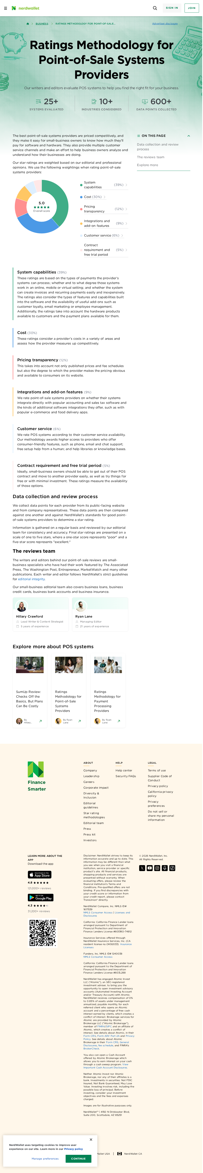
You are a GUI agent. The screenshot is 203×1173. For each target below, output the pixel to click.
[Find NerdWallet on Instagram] (157, 868)
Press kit (89, 834)
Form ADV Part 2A (108, 1035)
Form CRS (89, 1035)
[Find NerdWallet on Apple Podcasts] (165, 868)
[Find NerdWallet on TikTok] (172, 868)
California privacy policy (160, 793)
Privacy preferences (156, 803)
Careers (88, 781)
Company (90, 770)
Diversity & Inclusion (91, 795)
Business (42, 23)
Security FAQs (126, 776)
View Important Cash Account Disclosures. (105, 1066)
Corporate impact (96, 787)
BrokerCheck (91, 1048)
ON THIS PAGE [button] (154, 136)
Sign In (172, 7)
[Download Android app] (41, 898)
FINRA (101, 1026)
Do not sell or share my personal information (161, 815)
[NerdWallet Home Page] (25, 8)
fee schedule (105, 1045)
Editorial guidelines (90, 805)
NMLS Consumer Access (97, 912)
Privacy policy (158, 786)
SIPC (109, 1026)
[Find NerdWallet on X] (142, 868)
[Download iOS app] (40, 875)
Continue (78, 1158)
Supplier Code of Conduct (160, 778)
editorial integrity (31, 579)
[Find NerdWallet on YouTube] (150, 868)
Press (87, 828)
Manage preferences (45, 1158)
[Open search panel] (155, 8)
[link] (163, 147)
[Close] (91, 1139)
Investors (90, 840)
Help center (124, 770)
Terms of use (157, 770)
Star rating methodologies (94, 815)
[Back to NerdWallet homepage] (27, 23)
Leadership (91, 776)
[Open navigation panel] (5, 8)
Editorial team (93, 823)
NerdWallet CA (133, 1153)
